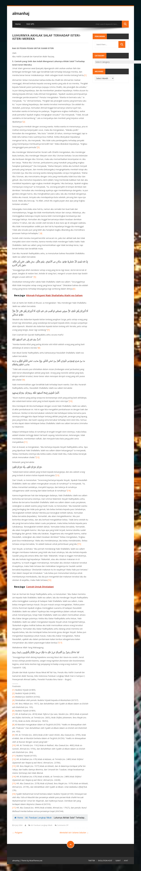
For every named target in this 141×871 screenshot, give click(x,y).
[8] (39, 347)
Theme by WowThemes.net (31, 860)
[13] (57, 475)
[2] (24, 121)
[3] (38, 147)
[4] (41, 233)
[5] (35, 277)
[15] (79, 544)
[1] (85, 75)
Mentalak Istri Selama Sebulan (74, 832)
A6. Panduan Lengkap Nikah (38, 817)
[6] (74, 288)
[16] (49, 580)
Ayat (126, 860)
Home (18, 24)
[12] (37, 457)
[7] (48, 330)
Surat (118, 860)
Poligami (17, 832)
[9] (24, 379)
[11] (25, 442)
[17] (60, 642)
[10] (70, 401)
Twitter (91, 860)
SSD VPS (30, 24)
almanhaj (20, 13)
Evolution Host (105, 860)
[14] (69, 490)
